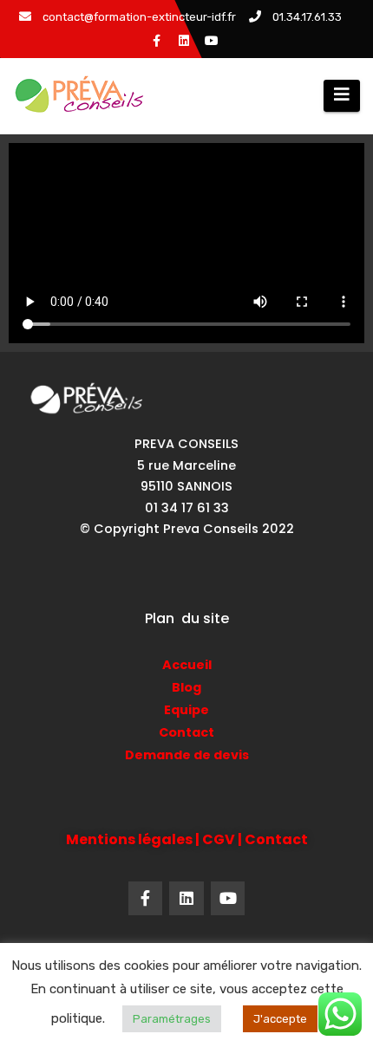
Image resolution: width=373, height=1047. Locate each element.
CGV (218, 839)
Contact (186, 732)
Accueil (187, 664)
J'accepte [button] (280, 1018)
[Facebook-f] (145, 898)
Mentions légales (129, 839)
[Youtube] (228, 898)
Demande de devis (187, 755)
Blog (186, 687)
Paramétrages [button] (172, 1018)
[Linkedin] (186, 898)
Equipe (186, 710)
